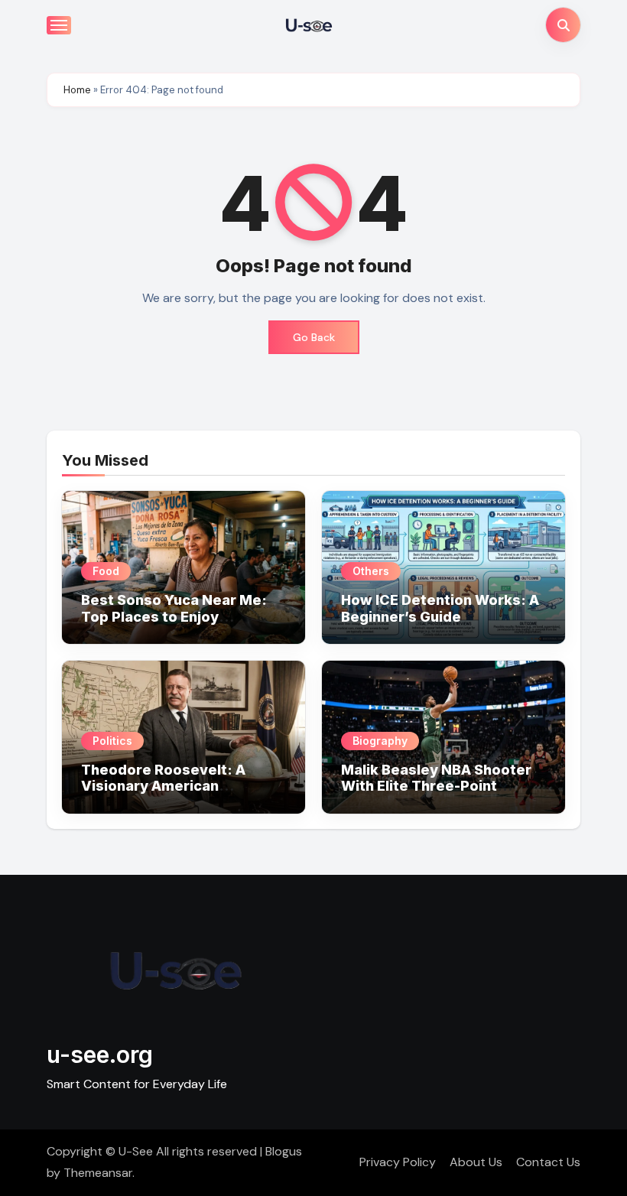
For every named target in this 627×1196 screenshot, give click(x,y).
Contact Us (548, 1162)
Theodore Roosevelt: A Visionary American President (163, 786)
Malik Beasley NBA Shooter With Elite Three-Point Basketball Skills (436, 786)
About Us (476, 1162)
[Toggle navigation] (59, 25)
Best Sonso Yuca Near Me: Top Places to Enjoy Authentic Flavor (174, 616)
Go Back (314, 337)
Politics (112, 740)
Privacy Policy (397, 1162)
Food (106, 570)
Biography (380, 740)
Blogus (283, 1151)
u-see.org (100, 1054)
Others (370, 570)
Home (77, 89)
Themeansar (97, 1173)
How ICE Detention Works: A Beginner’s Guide (440, 608)
